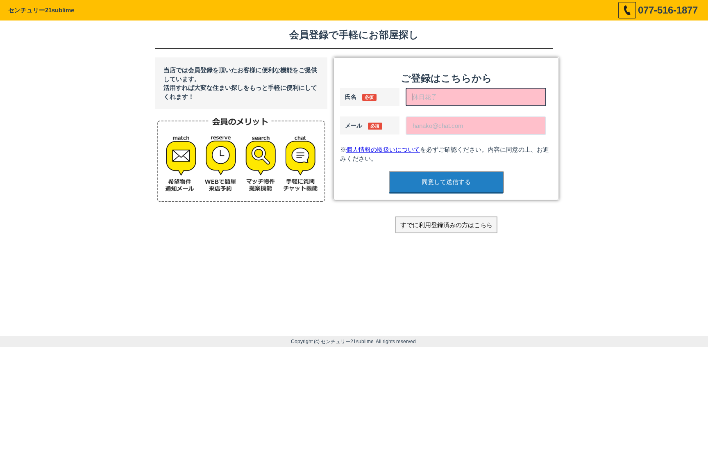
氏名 (359, 96)
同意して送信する (446, 181)
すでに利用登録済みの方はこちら (446, 224)
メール (362, 125)
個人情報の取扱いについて (383, 149)
